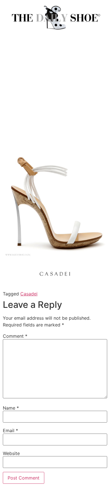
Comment (15, 336)
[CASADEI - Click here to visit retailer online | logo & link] (55, 282)
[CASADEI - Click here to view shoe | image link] (55, 255)
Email (10, 430)
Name (11, 408)
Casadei (29, 294)
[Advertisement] (55, 95)
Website (11, 453)
